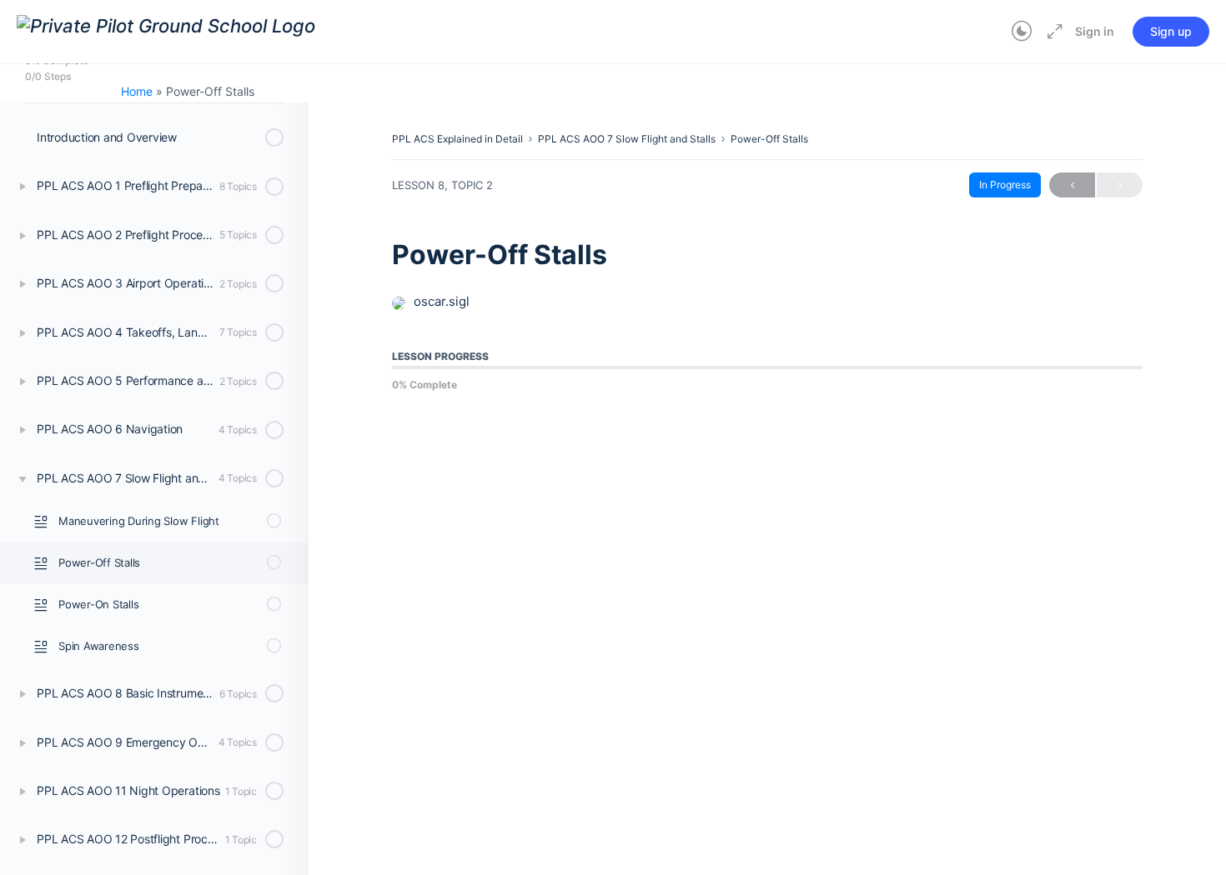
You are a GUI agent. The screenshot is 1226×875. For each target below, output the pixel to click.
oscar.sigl (442, 301)
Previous (1072, 185)
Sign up (1171, 31)
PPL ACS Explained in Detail (457, 138)
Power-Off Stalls (769, 138)
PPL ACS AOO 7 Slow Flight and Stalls (627, 138)
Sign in (1094, 31)
